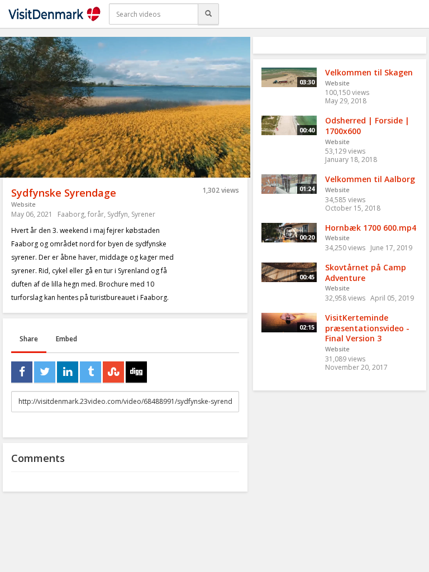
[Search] (208, 14)
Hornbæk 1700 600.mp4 (370, 227)
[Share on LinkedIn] (67, 372)
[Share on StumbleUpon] (113, 372)
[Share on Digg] (136, 372)
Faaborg (71, 214)
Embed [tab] (66, 339)
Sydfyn (117, 214)
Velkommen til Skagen (369, 72)
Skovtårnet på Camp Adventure (365, 272)
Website (23, 204)
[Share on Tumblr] (90, 372)
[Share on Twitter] (44, 372)
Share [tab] (29, 339)
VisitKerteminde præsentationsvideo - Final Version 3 (367, 328)
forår (96, 214)
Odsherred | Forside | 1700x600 (367, 125)
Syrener (143, 214)
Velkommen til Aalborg (370, 179)
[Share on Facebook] (21, 372)
